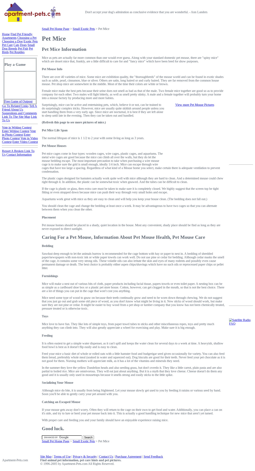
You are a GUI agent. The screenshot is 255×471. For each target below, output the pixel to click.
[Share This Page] (218, 47)
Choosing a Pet (26, 37)
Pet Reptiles (17, 52)
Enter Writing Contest (15, 131)
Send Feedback (153, 456)
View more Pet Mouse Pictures (194, 104)
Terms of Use (62, 456)
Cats (16, 45)
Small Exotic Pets (84, 28)
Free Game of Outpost (18, 101)
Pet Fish (23, 48)
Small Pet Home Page (55, 28)
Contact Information (19, 154)
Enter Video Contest (25, 142)
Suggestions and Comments (19, 113)
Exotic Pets (31, 41)
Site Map (46, 456)
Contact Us (106, 456)
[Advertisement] (241, 96)
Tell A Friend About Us (19, 107)
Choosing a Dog (12, 41)
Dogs (23, 45)
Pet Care (7, 45)
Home (6, 34)
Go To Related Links (15, 106)
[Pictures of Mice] (195, 164)
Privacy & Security (85, 456)
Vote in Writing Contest (16, 127)
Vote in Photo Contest (19, 132)
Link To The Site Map (16, 116)
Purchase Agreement (128, 456)
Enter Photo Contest (16, 136)
